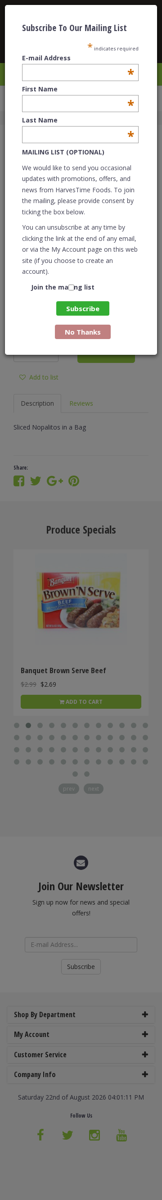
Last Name (78, 120)
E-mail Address (78, 58)
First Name (78, 89)
